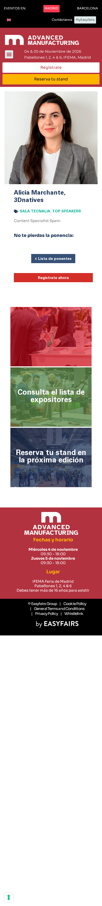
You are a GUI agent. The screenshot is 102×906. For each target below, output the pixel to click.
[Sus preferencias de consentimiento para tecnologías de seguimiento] (8, 897)
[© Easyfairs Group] (42, 603)
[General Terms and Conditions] (57, 608)
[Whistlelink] (71, 613)
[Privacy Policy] (44, 613)
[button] (14, 8)
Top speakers (66, 211)
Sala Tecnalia (35, 211)
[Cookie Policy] (72, 603)
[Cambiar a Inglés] (8, 20)
